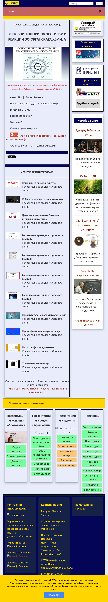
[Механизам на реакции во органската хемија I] (13, 298)
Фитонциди (87, 176)
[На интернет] (88, 57)
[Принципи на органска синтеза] (13, 186)
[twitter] (18, 566)
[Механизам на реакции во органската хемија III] (13, 258)
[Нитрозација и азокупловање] (13, 350)
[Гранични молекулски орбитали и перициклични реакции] (13, 218)
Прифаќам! (54, 595)
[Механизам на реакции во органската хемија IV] (13, 238)
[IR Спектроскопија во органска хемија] (13, 202)
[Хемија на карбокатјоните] (88, 293)
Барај (99, 3)
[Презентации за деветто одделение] (87, 33)
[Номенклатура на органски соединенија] (13, 318)
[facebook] (18, 556)
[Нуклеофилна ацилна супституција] (13, 334)
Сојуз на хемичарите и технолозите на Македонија (53, 525)
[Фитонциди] (88, 193)
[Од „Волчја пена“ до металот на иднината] (88, 247)
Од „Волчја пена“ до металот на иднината (87, 225)
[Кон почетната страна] (12, 4)
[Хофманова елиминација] (13, 366)
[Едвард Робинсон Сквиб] (88, 152)
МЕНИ (53, 11)
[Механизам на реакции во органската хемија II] (13, 278)
